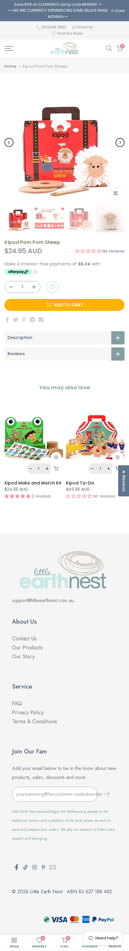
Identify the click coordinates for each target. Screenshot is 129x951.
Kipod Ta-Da (80, 483)
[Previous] (9, 142)
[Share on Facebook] (7, 319)
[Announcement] (58, 10)
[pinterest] (44, 867)
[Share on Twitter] (15, 319)
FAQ (17, 703)
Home (10, 66)
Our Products (27, 647)
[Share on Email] (41, 319)
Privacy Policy (28, 712)
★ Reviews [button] (124, 481)
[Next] (120, 142)
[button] (88, 251)
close (119, 11)
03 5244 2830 (54, 27)
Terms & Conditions (34, 721)
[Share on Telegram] (32, 319)
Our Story (23, 656)
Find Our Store (69, 33)
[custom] (26, 867)
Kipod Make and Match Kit (33, 483)
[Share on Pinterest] (24, 319)
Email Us (85, 27)
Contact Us (24, 638)
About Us (24, 621)
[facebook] (16, 867)
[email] (52, 867)
